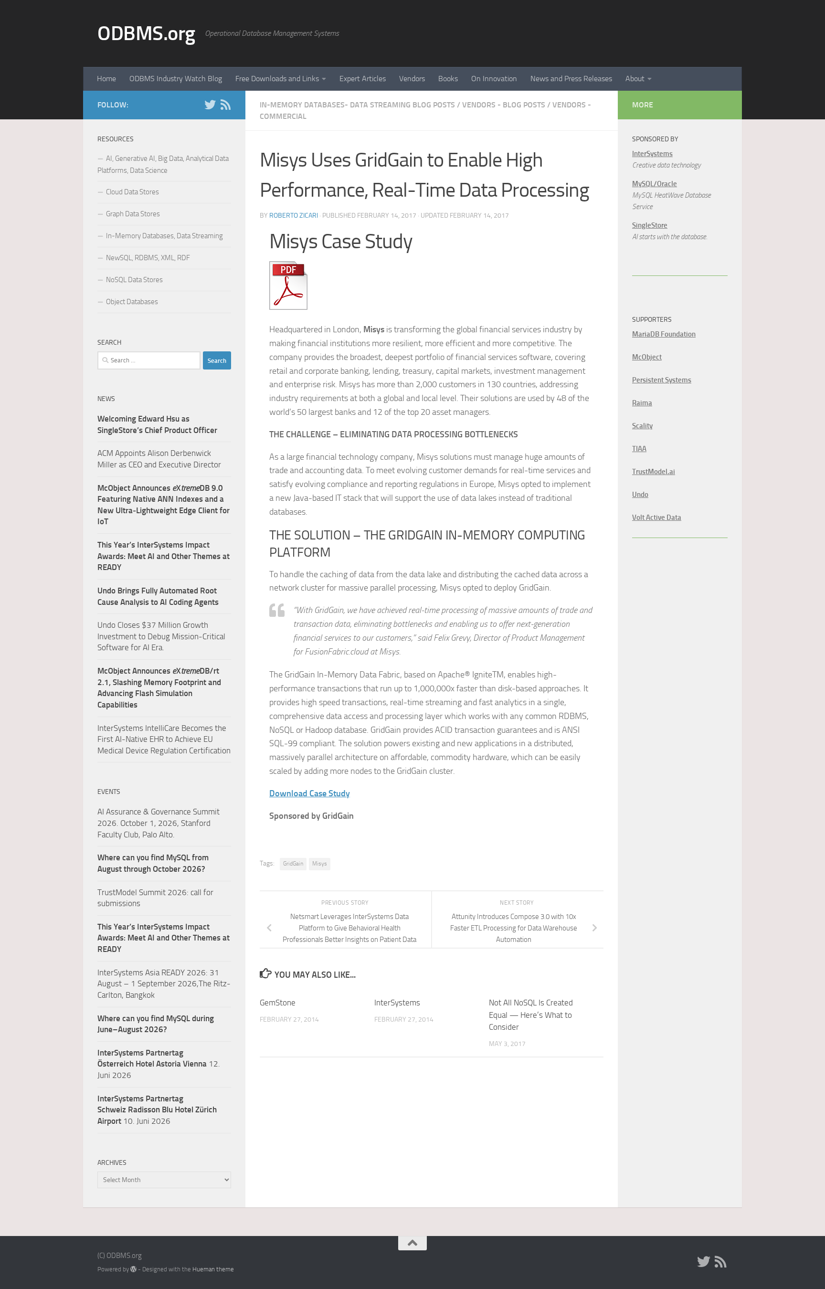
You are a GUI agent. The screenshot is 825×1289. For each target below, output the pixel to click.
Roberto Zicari (293, 215)
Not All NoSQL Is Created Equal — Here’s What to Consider (531, 1015)
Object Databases (132, 301)
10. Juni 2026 (157, 1110)
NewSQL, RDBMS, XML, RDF (148, 258)
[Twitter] (210, 104)
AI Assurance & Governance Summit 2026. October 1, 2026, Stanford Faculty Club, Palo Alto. (158, 823)
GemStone (278, 1002)
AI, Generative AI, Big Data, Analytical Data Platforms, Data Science (163, 164)
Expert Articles (362, 78)
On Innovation (494, 78)
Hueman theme (213, 1269)
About (635, 78)
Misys (319, 863)
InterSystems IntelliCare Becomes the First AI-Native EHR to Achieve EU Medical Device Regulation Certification (164, 739)
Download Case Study (309, 793)
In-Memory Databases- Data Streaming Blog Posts (357, 104)
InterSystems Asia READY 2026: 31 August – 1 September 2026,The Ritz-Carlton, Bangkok (164, 984)
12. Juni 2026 (158, 1064)
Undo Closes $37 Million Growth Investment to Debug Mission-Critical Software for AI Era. (161, 636)
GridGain (293, 863)
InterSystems (397, 1002)
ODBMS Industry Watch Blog (175, 78)
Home (106, 78)
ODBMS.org (146, 33)
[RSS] (225, 104)
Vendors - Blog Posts (503, 104)
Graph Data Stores (133, 214)
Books (448, 78)
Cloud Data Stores (132, 192)
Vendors (412, 78)
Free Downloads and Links (277, 78)
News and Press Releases (571, 78)
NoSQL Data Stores (134, 279)
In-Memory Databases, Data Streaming (164, 236)
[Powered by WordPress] (133, 1269)
